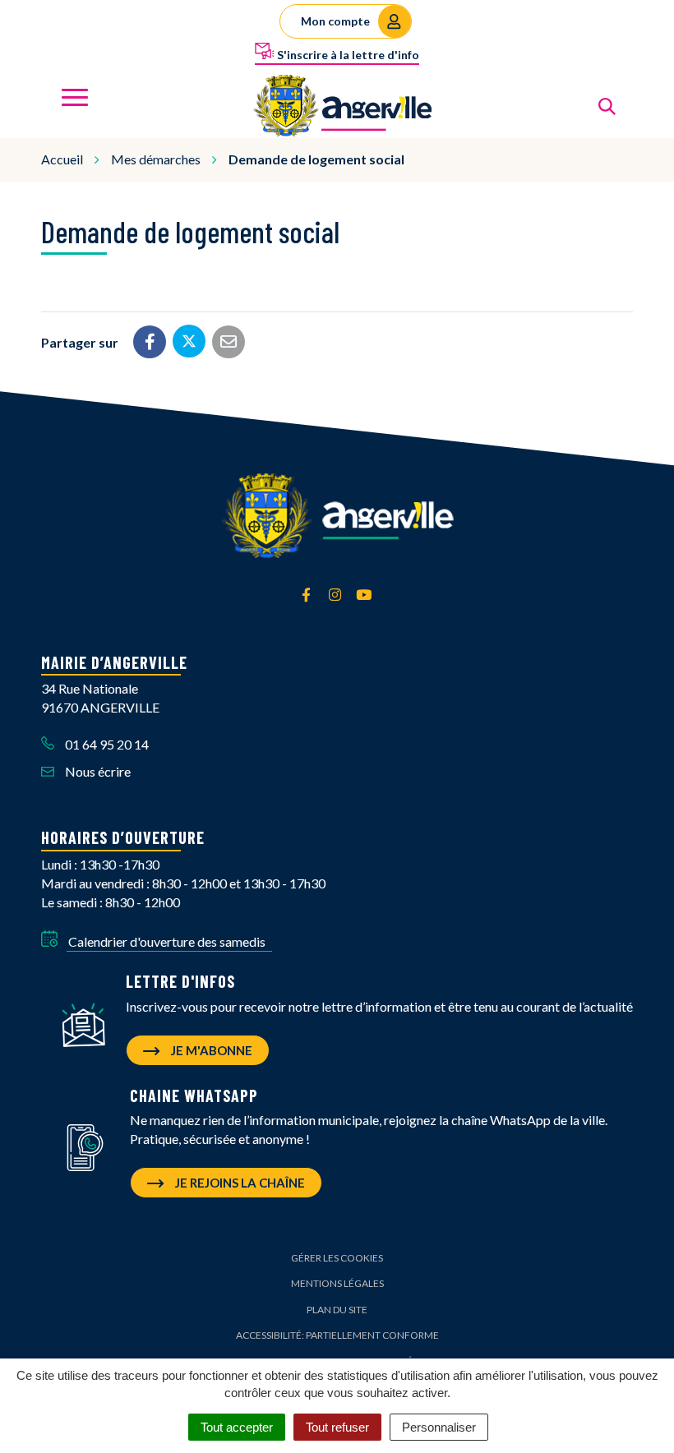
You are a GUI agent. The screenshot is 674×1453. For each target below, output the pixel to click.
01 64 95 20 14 (105, 744)
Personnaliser (439, 1427)
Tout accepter (237, 1427)
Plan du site (337, 1309)
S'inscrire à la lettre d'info (347, 55)
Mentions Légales (337, 1283)
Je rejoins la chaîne (239, 1182)
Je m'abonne (210, 1050)
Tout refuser (337, 1427)
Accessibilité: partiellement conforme (337, 1335)
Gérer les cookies (337, 1258)
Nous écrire (96, 771)
